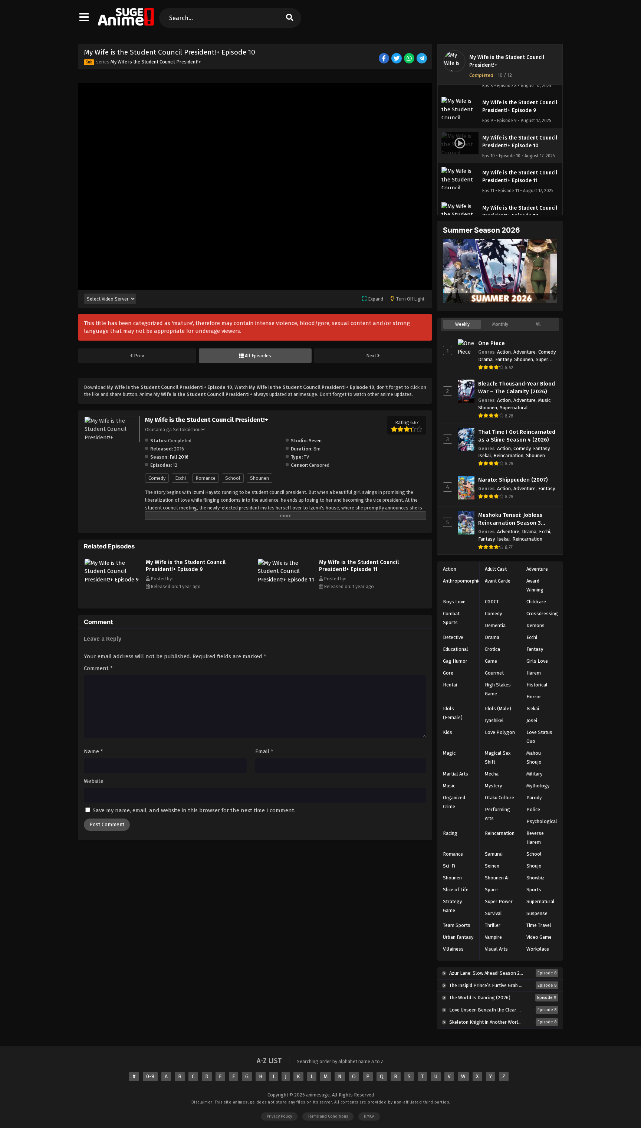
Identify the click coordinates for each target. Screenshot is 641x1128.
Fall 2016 (179, 457)
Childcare (536, 601)
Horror (533, 696)
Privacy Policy (279, 1116)
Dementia (495, 625)
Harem (533, 673)
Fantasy (503, 359)
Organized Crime (454, 802)
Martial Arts (455, 774)
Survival (493, 913)
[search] (289, 18)
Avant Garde (497, 581)
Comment (98, 668)
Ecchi (180, 478)
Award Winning (534, 585)
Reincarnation (508, 455)
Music (544, 400)
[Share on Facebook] (384, 59)
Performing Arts (497, 814)
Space (491, 889)
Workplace (537, 949)
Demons (535, 625)
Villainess (453, 949)
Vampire (493, 937)
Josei (531, 720)
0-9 (150, 1076)
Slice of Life (456, 889)
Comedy (156, 478)
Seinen (492, 866)
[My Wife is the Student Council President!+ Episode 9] (113, 579)
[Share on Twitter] (397, 59)
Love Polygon (500, 732)
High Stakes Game (498, 689)
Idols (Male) (498, 708)
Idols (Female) (453, 713)
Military (534, 774)
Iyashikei (494, 720)
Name (93, 751)
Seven (315, 440)
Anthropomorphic (461, 581)
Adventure (524, 352)
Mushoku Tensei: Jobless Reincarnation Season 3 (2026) (510, 519)
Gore (448, 673)
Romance (205, 478)
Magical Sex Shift (497, 757)
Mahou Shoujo (534, 757)
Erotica (492, 649)
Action (504, 352)
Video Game (539, 937)
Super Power (499, 901)
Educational (455, 649)
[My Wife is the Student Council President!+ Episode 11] (286, 579)
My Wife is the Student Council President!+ (156, 62)
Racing (450, 833)
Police (533, 809)
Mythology (537, 785)
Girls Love (537, 661)
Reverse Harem (535, 837)
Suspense (537, 913)
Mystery (493, 785)
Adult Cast (496, 569)
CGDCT (492, 601)
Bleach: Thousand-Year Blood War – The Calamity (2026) (516, 387)
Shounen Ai (497, 878)
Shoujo (534, 866)
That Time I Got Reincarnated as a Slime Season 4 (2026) (516, 436)
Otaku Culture (499, 797)
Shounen (259, 478)
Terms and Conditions (328, 1116)
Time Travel (538, 925)
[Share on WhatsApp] (409, 59)
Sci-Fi (449, 866)
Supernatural (514, 407)
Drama (485, 359)
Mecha (492, 774)
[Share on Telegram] (422, 59)
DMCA (369, 1116)
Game (491, 661)
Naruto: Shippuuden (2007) (513, 479)
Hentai (450, 685)
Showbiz (535, 878)
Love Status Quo (539, 736)
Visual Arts (496, 949)
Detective (453, 637)
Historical (537, 685)
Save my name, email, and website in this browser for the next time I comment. (194, 810)
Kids (447, 732)
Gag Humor (455, 661)
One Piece (491, 343)
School (232, 478)
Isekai (484, 455)
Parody (534, 797)
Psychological (541, 821)
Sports (533, 889)
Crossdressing (542, 613)
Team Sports (456, 925)
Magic (449, 753)
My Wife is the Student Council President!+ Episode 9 (186, 566)
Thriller (492, 925)
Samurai (494, 854)
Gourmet (494, 673)
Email (264, 751)
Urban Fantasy (458, 937)
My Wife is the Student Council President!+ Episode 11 (359, 566)
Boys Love (454, 601)
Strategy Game (452, 906)
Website (93, 781)
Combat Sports (451, 618)
